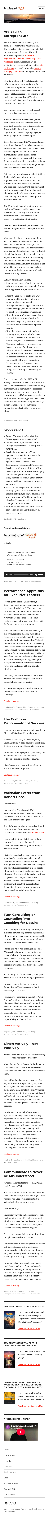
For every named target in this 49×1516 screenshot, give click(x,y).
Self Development (21, 709)
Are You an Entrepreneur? (16, 34)
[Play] (7, 574)
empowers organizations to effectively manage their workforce (22, 58)
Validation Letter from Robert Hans (22, 795)
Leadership (23, 420)
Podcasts (37, 581)
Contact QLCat (10, 1489)
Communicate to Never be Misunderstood (23, 1174)
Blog (6, 1478)
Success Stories (11, 1483)
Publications (9, 1495)
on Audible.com (37, 832)
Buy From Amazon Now (29, 1328)
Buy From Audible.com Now (30, 1406)
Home (6, 1450)
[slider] (41, 574)
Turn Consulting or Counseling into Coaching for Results (21, 919)
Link (21, 581)
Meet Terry (8, 1461)
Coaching (31, 707)
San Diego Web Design (30, 1509)
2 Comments (35, 1294)
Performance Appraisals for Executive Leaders (24, 593)
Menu (41, 8)
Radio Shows (9, 1472)
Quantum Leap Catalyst (17, 528)
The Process (9, 1455)
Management (9, 709)
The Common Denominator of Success (24, 721)
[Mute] (36, 574)
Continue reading (11, 701)
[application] (24, 574)
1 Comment (34, 709)
